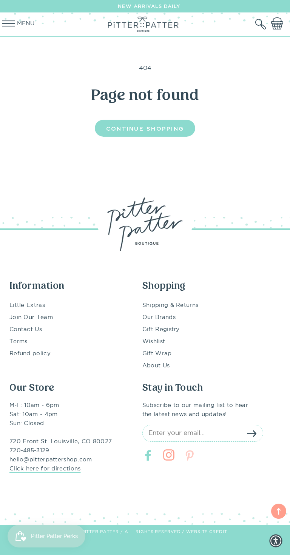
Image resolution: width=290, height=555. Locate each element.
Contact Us (25, 329)
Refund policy (30, 353)
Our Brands (159, 317)
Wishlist (153, 341)
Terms (18, 341)
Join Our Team (31, 317)
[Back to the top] (278, 511)
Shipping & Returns (170, 305)
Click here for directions (45, 468)
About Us (156, 365)
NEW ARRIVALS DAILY (149, 6)
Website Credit (206, 532)
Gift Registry (161, 329)
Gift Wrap (157, 353)
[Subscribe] (251, 433)
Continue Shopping (145, 128)
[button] (261, 24)
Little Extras (27, 305)
